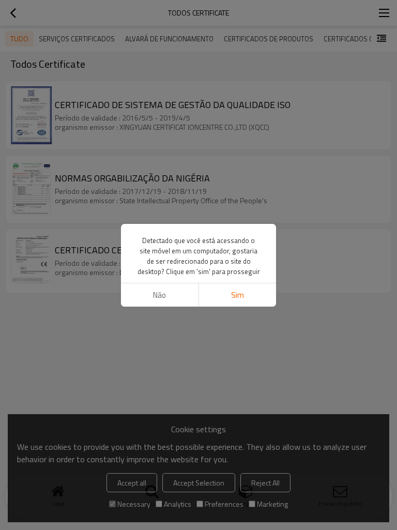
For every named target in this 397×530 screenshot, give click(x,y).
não (159, 295)
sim (237, 295)
